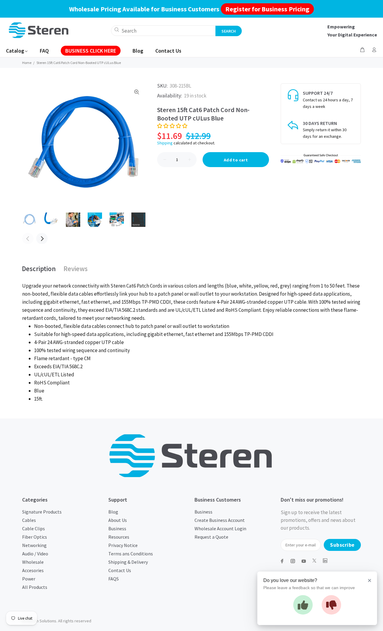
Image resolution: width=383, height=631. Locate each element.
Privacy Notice (123, 545)
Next (42, 238)
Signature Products (42, 512)
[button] (172, 126)
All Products (34, 587)
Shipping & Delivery (128, 562)
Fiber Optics (34, 537)
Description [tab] (39, 268)
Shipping (165, 143)
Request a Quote (211, 537)
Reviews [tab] (75, 268)
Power (28, 579)
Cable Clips (33, 528)
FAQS (113, 579)
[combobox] (163, 30)
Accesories (33, 570)
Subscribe (342, 545)
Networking (34, 545)
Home (26, 62)
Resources (118, 537)
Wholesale (33, 562)
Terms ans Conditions (130, 554)
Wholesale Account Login (220, 528)
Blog (113, 512)
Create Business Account (219, 520)
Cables (29, 520)
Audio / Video (35, 554)
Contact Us (119, 570)
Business (117, 528)
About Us (117, 520)
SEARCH (228, 31)
